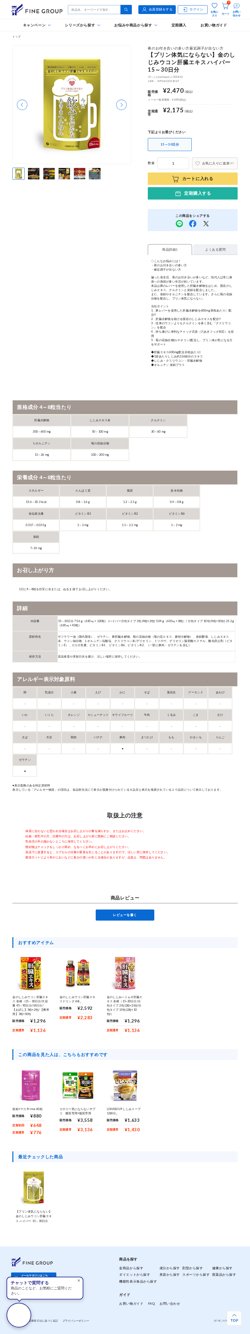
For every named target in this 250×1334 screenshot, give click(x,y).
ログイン (196, 9)
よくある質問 (215, 249)
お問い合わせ (170, 1303)
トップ (16, 36)
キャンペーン (34, 25)
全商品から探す (131, 1268)
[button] (22, 105)
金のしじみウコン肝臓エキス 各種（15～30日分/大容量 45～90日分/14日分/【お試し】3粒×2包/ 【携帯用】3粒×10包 (30, 1005)
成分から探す (170, 1268)
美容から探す (170, 1274)
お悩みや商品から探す (133, 25)
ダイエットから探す (134, 1274)
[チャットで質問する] (19, 1315)
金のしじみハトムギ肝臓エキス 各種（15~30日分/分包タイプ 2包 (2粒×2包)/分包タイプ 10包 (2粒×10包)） (125, 1005)
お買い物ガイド (214, 25)
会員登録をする (161, 9)
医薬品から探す (224, 1274)
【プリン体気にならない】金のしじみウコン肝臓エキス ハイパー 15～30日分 (34, 1216)
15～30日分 (169, 144)
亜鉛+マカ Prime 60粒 (27, 1109)
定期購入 (179, 25)
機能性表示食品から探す (138, 1281)
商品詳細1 (170, 249)
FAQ (151, 1303)
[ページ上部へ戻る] (234, 1318)
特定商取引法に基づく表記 (42, 1320)
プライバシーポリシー (76, 1320)
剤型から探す (192, 1268)
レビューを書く (125, 915)
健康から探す (222, 1268)
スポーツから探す (196, 1274)
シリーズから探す (80, 25)
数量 (151, 163)
